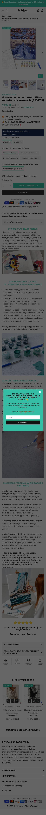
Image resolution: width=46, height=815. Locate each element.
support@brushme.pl (26, 412)
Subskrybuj (23, 422)
